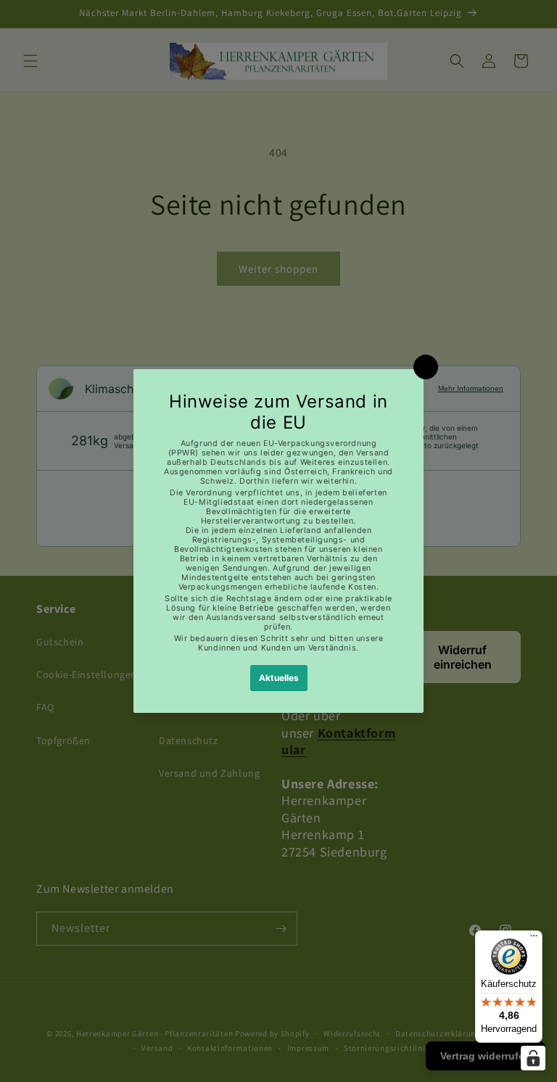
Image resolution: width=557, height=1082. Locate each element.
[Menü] (533, 939)
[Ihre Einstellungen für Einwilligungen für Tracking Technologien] (533, 1058)
